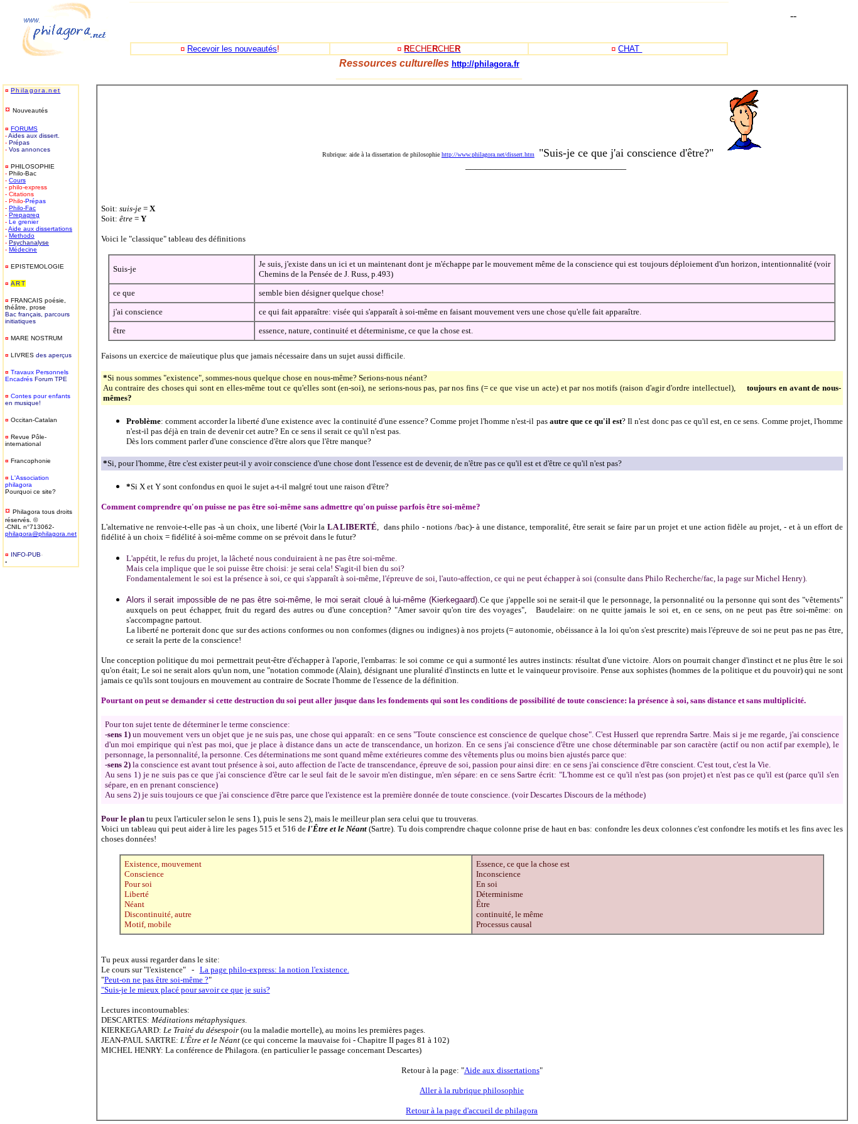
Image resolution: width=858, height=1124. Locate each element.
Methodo (22, 235)
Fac (30, 207)
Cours (17, 180)
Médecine (23, 249)
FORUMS (24, 128)
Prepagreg (24, 214)
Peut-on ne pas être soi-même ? (156, 979)
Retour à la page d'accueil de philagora (472, 1110)
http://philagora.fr (485, 64)
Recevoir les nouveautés (232, 48)
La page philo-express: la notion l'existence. (274, 969)
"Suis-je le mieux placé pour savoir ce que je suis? (185, 989)
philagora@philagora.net (41, 533)
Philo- (17, 207)
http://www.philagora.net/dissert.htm (488, 154)
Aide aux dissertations (40, 228)
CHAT (630, 48)
